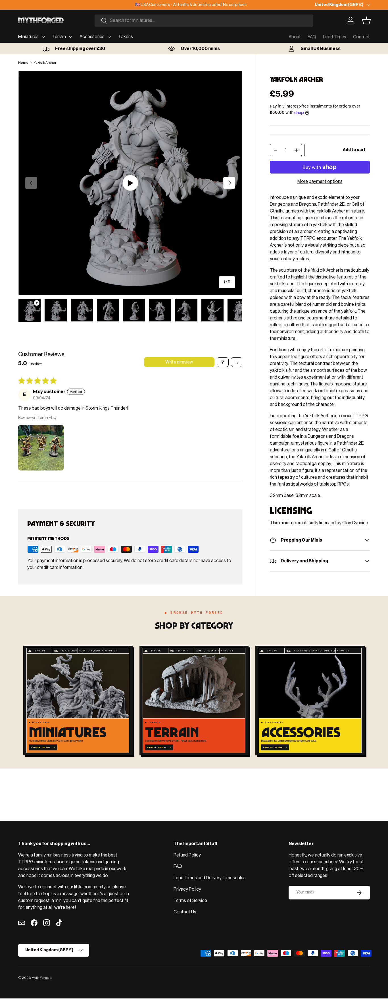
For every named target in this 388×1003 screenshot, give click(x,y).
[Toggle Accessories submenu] (109, 36)
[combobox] (204, 21)
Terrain (59, 36)
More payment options (320, 181)
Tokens (125, 36)
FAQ (312, 37)
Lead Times (334, 37)
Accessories (92, 36)
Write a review (179, 362)
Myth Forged (42, 977)
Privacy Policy (187, 889)
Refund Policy (187, 855)
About (295, 37)
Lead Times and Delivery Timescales (210, 878)
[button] (366, 20)
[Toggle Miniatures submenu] (43, 36)
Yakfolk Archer (45, 62)
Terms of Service (190, 900)
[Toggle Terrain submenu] (70, 36)
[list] (130, 183)
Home (23, 62)
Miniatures (28, 36)
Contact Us (185, 912)
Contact (361, 37)
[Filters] (223, 362)
